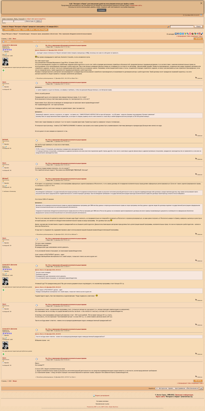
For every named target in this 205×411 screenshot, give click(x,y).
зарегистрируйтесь (40, 19)
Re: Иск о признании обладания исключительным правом (66, 45)
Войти (31, 30)
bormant (5, 139)
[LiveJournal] (188, 34)
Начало (8, 30)
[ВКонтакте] (176, 34)
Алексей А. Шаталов (9, 45)
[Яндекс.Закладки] (197, 34)
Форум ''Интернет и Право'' (10, 33)
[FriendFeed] (183, 34)
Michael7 (5, 178)
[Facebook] (178, 34)
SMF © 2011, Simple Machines (109, 406)
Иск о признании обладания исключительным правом (75, 33)
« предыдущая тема (183, 36)
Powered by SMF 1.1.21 (93, 406)
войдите (28, 19)
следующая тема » (196, 36)
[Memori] (190, 34)
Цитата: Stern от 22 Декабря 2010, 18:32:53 (48, 334)
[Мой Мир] (185, 34)
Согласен (101, 10)
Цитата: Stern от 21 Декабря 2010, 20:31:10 (48, 269)
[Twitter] (181, 34)
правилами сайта (136, 5)
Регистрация (41, 30)
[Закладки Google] (195, 34)
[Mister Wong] (200, 34)
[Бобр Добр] (192, 34)
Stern (4, 82)
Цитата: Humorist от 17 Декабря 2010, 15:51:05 (49, 50)
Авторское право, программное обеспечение (44, 33)
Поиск (25, 30)
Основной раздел (24, 33)
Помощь (17, 30)
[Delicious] (202, 34)
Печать (198, 39)
